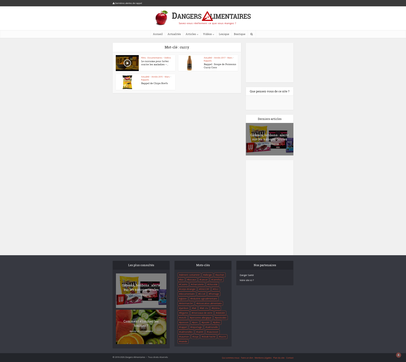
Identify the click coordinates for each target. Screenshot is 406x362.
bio (182, 279)
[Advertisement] (269, 62)
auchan (220, 274)
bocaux (192, 279)
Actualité (208, 57)
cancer (204, 279)
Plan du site (279, 357)
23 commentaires (141, 295)
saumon (184, 336)
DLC (216, 289)
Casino (183, 284)
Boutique (239, 34)
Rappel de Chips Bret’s (154, 83)
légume (184, 312)
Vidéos (207, 34)
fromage (214, 293)
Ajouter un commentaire (141, 331)
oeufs (183, 317)
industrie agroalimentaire (204, 298)
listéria (216, 308)
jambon (184, 308)
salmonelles (186, 331)
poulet (206, 322)
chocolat (213, 284)
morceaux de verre (202, 312)
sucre (223, 336)
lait (194, 308)
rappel (183, 327)
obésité (221, 312)
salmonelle (212, 327)
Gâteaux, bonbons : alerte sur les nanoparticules (269, 137)
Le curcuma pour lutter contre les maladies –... (155, 63)
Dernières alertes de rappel (128, 3)
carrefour (217, 279)
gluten (183, 298)
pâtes (217, 322)
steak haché (209, 336)
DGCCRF (204, 289)
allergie (208, 274)
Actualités (174, 34)
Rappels (208, 60)
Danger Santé (247, 275)
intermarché (186, 303)
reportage (197, 327)
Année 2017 (219, 57)
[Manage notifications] (398, 355)
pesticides (221, 317)
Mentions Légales (263, 357)
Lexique (224, 34)
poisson (184, 322)
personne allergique (201, 317)
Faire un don (247, 357)
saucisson (213, 331)
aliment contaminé (190, 274)
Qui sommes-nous (230, 357)
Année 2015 (157, 76)
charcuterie (198, 284)
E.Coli (202, 293)
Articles (191, 34)
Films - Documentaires (151, 57)
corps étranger (188, 289)
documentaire (187, 293)
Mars (229, 57)
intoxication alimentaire (210, 303)
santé (200, 331)
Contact (289, 357)
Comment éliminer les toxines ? (141, 323)
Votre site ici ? (247, 280)
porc (195, 322)
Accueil (158, 34)
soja (196, 336)
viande (183, 341)
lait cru (204, 308)
